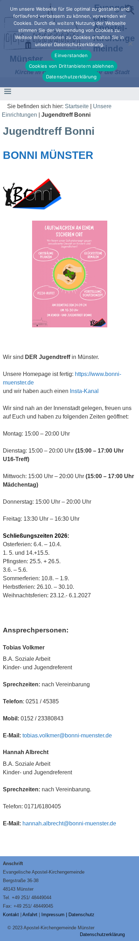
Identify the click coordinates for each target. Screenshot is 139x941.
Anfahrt (29, 914)
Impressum (53, 914)
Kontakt (11, 914)
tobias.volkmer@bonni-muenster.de (67, 735)
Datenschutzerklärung (102, 934)
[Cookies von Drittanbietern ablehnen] (130, 43)
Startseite (77, 106)
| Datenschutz (80, 914)
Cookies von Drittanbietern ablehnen (71, 66)
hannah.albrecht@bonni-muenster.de (69, 823)
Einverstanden (71, 55)
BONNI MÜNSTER (48, 155)
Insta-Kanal (84, 391)
